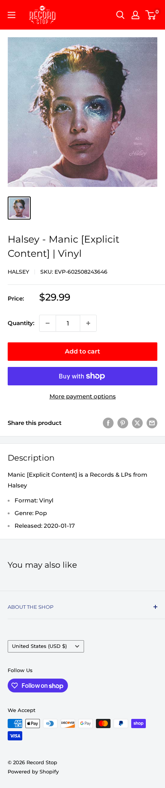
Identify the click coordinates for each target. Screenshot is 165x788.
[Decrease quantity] (48, 323)
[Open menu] (11, 15)
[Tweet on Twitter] (137, 422)
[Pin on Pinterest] (122, 422)
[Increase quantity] (88, 323)
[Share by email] (152, 422)
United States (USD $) (39, 646)
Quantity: (21, 323)
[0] (151, 15)
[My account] (135, 15)
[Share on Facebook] (108, 422)
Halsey (18, 271)
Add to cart (82, 351)
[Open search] (120, 15)
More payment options (83, 396)
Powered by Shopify (33, 771)
